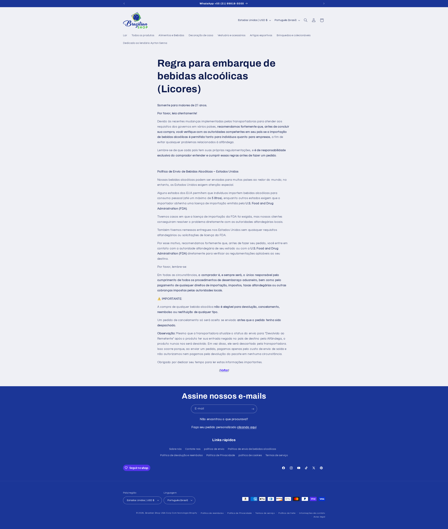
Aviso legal (319, 517)
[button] (306, 20)
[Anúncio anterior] (124, 3)
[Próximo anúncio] (324, 3)
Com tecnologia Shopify (184, 513)
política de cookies (250, 455)
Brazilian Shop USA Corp (158, 513)
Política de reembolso (212, 513)
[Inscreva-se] (253, 409)
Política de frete (287, 513)
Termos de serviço (276, 455)
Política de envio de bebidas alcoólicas (252, 449)
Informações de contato (312, 513)
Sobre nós (175, 449)
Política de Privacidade (220, 455)
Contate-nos (193, 449)
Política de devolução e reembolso (181, 455)
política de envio (214, 449)
